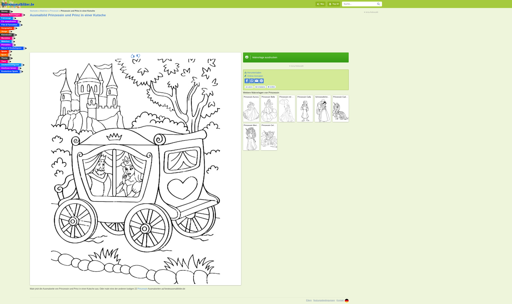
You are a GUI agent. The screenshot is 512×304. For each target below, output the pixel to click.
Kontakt (340, 300)
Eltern (309, 300)
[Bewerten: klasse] (132, 56)
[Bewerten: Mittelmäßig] (138, 56)
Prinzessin (54, 11)
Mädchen (44, 11)
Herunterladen (254, 72)
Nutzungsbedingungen (324, 300)
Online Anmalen (255, 76)
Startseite (34, 11)
